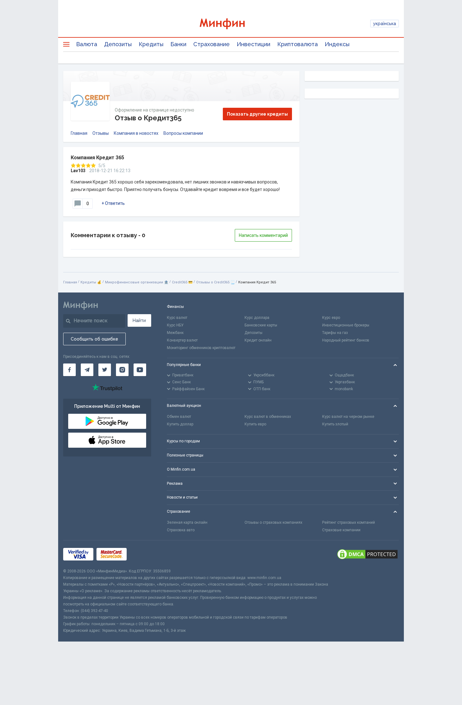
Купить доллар (180, 424)
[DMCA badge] (367, 554)
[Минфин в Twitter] (104, 369)
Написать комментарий (263, 235)
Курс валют (177, 317)
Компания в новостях (136, 133)
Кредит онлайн (258, 340)
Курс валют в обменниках (268, 416)
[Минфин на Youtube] (140, 369)
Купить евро (255, 424)
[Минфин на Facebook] (69, 369)
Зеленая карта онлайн (187, 522)
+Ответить (113, 203)
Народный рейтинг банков (345, 340)
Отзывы (100, 133)
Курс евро (331, 317)
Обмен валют (179, 416)
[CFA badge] (144, 554)
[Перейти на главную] (231, 23)
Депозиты (118, 44)
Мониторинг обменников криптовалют (201, 348)
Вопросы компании (183, 133)
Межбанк (175, 333)
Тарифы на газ (335, 333)
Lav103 (78, 170)
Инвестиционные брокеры (345, 325)
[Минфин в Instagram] (122, 369)
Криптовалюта (297, 44)
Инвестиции (253, 44)
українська (384, 23)
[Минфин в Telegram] (87, 369)
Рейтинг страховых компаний (348, 522)
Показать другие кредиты (257, 114)
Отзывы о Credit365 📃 (215, 282)
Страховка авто (181, 530)
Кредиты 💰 (91, 282)
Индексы (337, 44)
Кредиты (151, 44)
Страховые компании (341, 530)
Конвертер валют (182, 340)
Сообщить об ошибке (94, 339)
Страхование (211, 44)
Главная (79, 133)
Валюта (86, 44)
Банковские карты (261, 325)
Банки (178, 44)
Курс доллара (257, 317)
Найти (139, 320)
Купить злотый (335, 424)
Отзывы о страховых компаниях (273, 522)
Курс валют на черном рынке (348, 416)
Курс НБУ (175, 325)
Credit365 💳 (182, 282)
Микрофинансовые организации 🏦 (136, 282)
